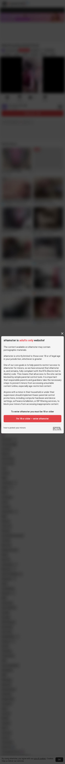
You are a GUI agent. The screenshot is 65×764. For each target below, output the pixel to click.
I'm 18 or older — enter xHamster (32, 418)
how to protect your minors (15, 428)
